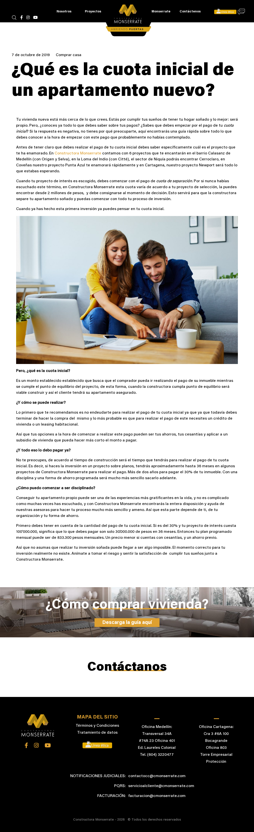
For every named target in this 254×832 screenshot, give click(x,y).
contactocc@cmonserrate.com (157, 776)
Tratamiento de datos (97, 733)
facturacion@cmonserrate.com (157, 796)
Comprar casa (68, 55)
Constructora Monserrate (78, 153)
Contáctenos (190, 11)
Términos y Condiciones (97, 726)
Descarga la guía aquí (127, 622)
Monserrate (161, 11)
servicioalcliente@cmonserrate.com (161, 786)
